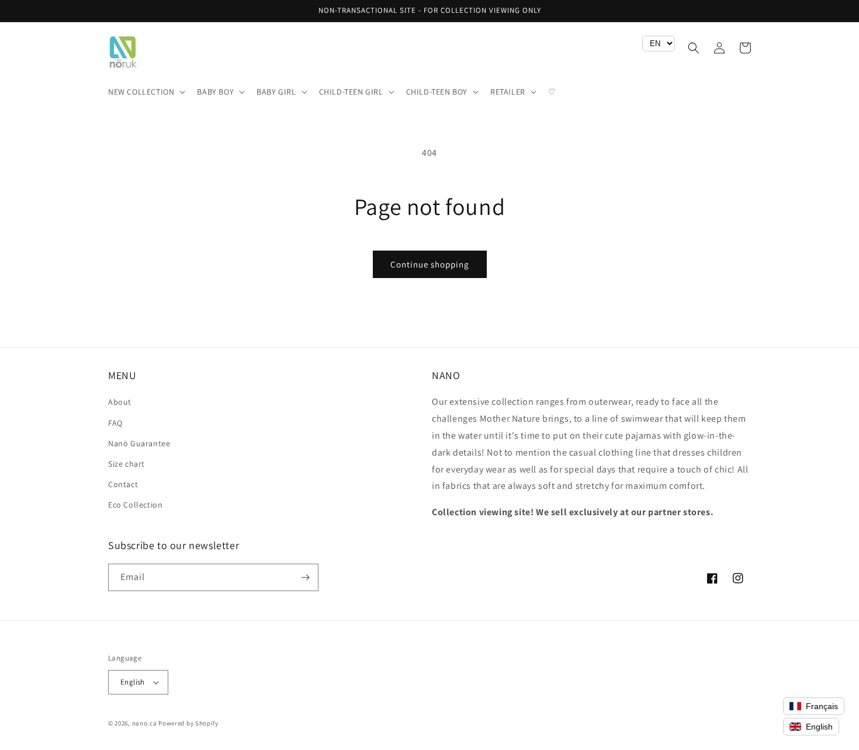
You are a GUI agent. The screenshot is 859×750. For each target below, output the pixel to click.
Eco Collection (135, 504)
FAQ (115, 423)
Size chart (126, 464)
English (132, 682)
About (119, 402)
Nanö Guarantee (139, 443)
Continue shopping (429, 264)
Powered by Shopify (188, 723)
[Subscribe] (305, 577)
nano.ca (144, 723)
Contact (123, 484)
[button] (145, 91)
